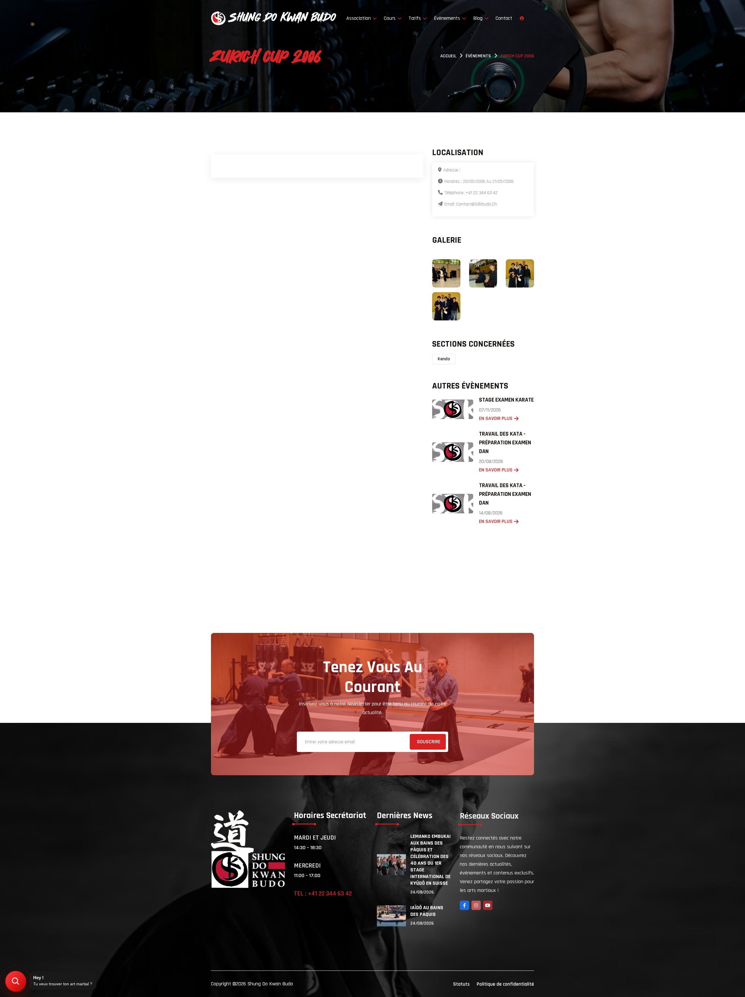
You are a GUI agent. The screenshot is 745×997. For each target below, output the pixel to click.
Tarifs (415, 18)
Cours (390, 18)
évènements (478, 56)
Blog (478, 18)
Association (359, 18)
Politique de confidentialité (505, 984)
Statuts (461, 984)
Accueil (448, 56)
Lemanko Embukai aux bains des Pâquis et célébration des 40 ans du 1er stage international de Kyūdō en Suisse (430, 859)
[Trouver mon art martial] (15, 981)
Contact (504, 18)
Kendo (444, 359)
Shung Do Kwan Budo (270, 983)
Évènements (448, 18)
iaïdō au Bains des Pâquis (426, 911)
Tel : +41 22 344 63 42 (323, 894)
